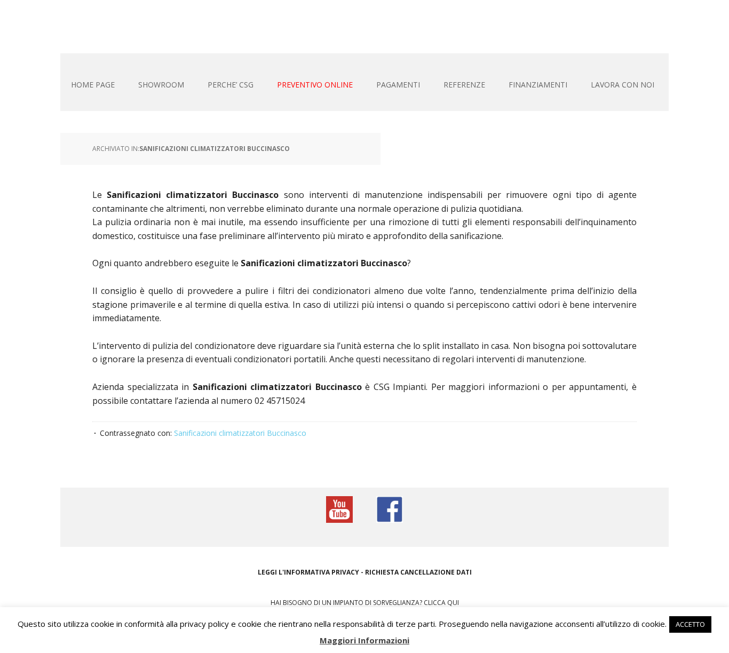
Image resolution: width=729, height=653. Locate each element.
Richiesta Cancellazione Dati (418, 572)
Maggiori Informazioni (364, 640)
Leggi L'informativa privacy (308, 572)
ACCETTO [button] (690, 624)
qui (453, 602)
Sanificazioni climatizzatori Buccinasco (214, 148)
